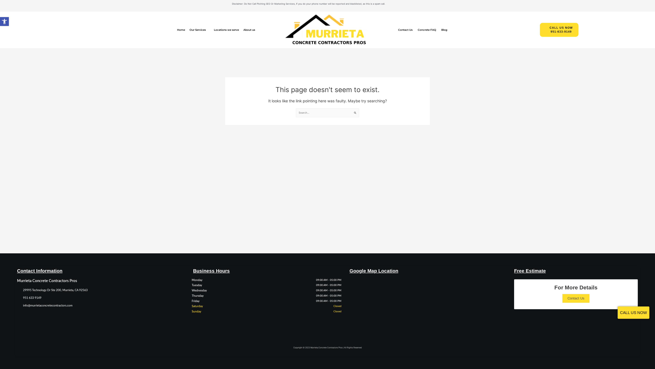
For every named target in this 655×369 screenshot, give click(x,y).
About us (249, 29)
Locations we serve (226, 29)
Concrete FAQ (427, 29)
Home (181, 29)
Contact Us (405, 29)
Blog (444, 29)
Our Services (198, 29)
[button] (4, 21)
